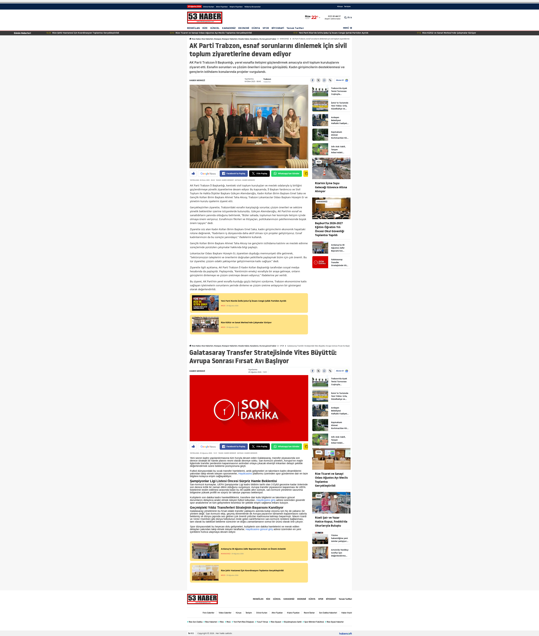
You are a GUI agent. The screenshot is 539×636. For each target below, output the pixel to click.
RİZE (204, 28)
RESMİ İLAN (193, 28)
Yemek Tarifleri (295, 28)
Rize (221, 622)
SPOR (266, 28)
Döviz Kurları (208, 7)
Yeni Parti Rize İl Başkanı (243, 622)
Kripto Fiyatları (236, 7)
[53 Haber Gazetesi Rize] (202, 598)
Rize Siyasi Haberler (334, 622)
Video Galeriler (225, 612)
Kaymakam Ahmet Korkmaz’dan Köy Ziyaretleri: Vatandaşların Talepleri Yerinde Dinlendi (339, 135)
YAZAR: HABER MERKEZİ (225, 180)
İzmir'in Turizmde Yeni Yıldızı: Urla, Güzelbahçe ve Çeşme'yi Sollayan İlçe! (340, 105)
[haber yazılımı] (345, 633)
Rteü (228, 622)
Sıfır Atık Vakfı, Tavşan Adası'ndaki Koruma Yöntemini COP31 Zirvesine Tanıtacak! (339, 149)
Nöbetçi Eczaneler (253, 7)
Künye (340, 6)
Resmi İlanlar (309, 612)
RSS (192, 633)
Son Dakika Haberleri (328, 612)
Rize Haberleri (210, 622)
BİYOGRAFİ (278, 28)
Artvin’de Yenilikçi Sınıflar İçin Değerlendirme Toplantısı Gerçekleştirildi (339, 552)
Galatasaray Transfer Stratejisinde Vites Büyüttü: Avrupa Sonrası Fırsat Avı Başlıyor (340, 262)
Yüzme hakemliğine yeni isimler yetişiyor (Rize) (339, 538)
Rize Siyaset (275, 622)
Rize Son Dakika (194, 622)
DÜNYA (256, 28)
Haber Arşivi (346, 612)
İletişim (347, 6)
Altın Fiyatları (222, 7)
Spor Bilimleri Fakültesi (313, 622)
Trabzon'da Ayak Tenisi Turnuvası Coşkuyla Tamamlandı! (339, 91)
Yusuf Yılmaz (261, 622)
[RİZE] (331, 168)
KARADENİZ (229, 28)
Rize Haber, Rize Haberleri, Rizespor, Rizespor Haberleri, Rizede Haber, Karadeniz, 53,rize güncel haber (233, 39)
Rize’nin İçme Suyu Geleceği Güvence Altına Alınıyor (331, 187)
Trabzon (267, 79)
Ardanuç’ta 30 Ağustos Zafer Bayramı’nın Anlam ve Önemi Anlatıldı (339, 248)
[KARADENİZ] (331, 208)
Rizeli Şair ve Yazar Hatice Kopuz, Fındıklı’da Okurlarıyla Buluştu (331, 521)
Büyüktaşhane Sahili (292, 622)
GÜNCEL (215, 28)
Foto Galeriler (208, 612)
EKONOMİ (243, 28)
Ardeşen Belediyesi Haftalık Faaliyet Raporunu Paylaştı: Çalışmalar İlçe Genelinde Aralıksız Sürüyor (339, 120)
